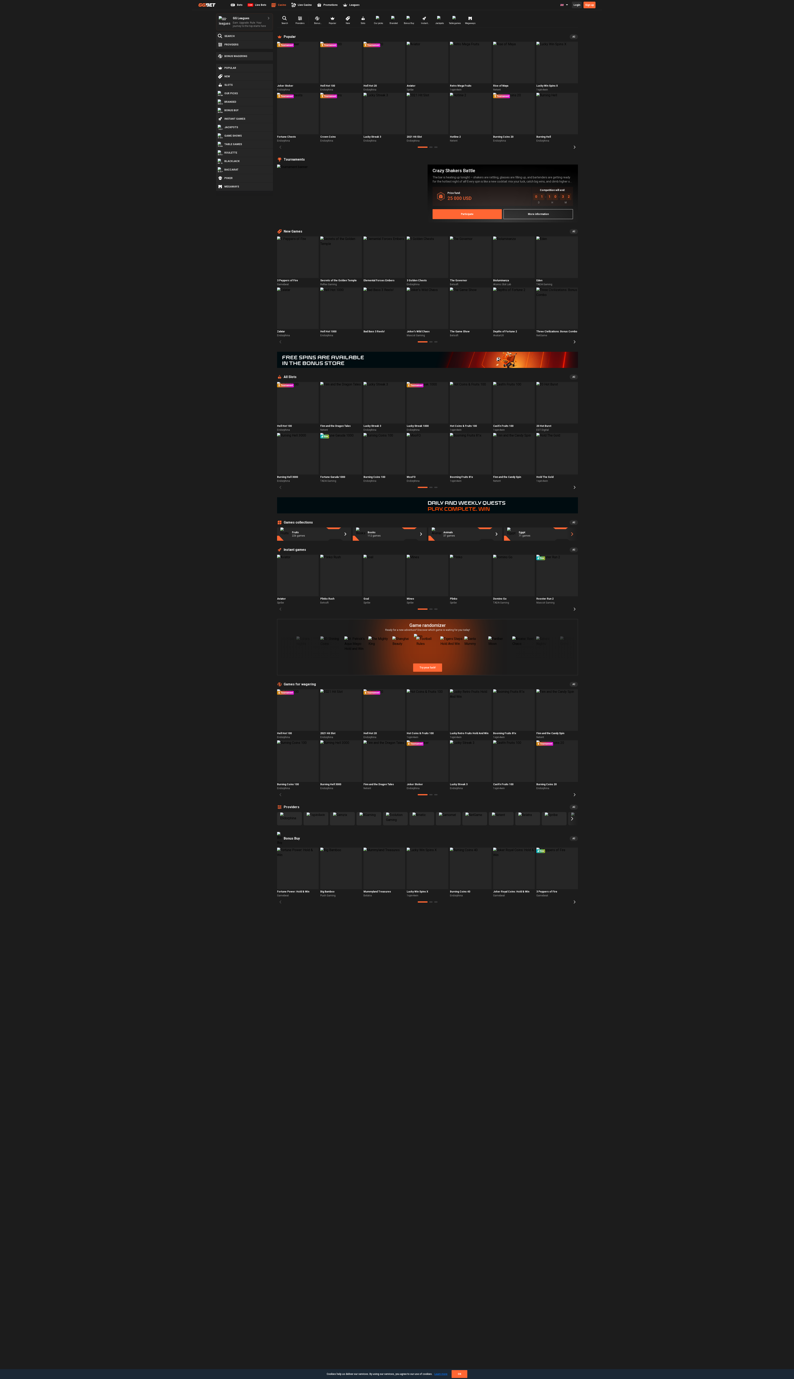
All (573, 36)
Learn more (440, 1374)
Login (577, 5)
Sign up (589, 5)
